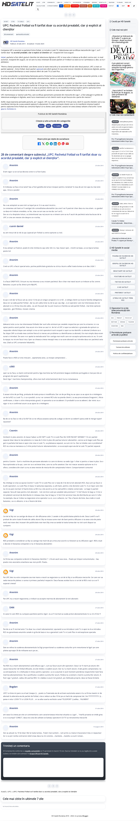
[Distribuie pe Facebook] (39, 144)
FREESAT (119, 318)
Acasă (38, 2)
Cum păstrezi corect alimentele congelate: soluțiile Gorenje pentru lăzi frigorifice (122, 66)
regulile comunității (32, 751)
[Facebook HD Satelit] (117, 5)
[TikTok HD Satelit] (133, 5)
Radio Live (128, 2)
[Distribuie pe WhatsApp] (47, 144)
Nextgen (96, 6)
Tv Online (120, 2)
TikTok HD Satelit (123, 282)
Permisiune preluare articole (123, 341)
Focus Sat (83, 6)
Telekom (103, 6)
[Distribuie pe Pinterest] (63, 144)
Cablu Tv (59, 2)
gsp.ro (3, 109)
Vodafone (75, 6)
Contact (111, 6)
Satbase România (52, 6)
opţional (39, 69)
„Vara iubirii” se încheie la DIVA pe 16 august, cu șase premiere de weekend (122, 93)
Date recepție (77, 2)
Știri (43, 2)
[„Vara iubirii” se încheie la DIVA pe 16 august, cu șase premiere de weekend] (123, 106)
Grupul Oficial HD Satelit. (39, 754)
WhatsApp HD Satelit (122, 271)
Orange (67, 6)
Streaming (86, 2)
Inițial (3, 57)
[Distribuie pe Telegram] (51, 144)
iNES (90, 6)
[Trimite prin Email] (67, 144)
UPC (28, 21)
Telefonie (111, 2)
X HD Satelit (122, 287)
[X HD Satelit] (37, 9)
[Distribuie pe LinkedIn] (55, 144)
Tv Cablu (21, 21)
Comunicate (51, 2)
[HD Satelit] (18, 4)
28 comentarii (8, 34)
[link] (123, 46)
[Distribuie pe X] (43, 144)
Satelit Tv (67, 2)
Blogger (85, 816)
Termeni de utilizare (123, 347)
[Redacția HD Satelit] (6, 42)
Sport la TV (102, 2)
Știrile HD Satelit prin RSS (123, 299)
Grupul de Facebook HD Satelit (122, 264)
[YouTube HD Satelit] (128, 5)
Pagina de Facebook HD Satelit (122, 257)
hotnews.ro (11, 109)
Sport (6, 21)
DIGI (61, 6)
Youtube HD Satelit (123, 276)
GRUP (123, 6)
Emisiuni (94, 2)
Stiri (13, 21)
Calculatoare (40, 6)
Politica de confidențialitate (123, 353)
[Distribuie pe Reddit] (59, 144)
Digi (112, 318)
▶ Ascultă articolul (23, 34)
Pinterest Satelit (123, 293)
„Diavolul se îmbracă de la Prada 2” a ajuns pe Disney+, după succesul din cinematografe (122, 39)
